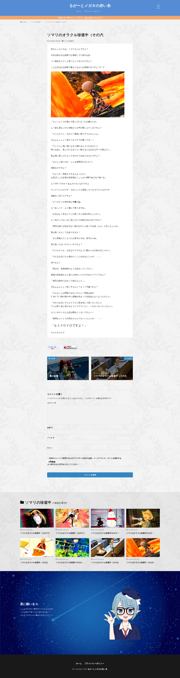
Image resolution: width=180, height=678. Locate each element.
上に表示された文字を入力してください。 (63, 464)
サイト (49, 448)
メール (50, 438)
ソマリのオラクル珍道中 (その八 (69, 562)
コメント (51, 403)
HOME (24, 22)
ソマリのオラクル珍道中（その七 (105, 562)
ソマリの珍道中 (35, 22)
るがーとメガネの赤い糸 (90, 5)
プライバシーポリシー (92, 11)
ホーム (78, 11)
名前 (50, 427)
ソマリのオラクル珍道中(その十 (139, 533)
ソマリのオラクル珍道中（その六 (55, 22)
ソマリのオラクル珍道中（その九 (34, 562)
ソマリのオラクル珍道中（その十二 (70, 533)
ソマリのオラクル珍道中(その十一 (105, 533)
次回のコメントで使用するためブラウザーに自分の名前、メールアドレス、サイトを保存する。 (86, 458)
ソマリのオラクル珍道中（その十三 (35, 533)
